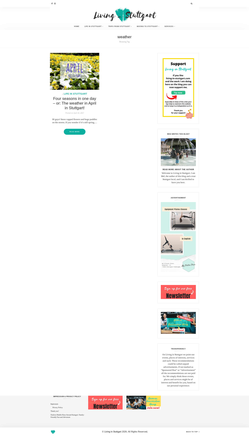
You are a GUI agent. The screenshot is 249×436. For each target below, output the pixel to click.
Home (76, 26)
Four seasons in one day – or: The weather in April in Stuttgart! (74, 103)
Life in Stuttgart (93, 26)
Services (168, 26)
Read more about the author (178, 169)
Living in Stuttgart (112, 431)
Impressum (54, 404)
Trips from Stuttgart (119, 26)
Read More (75, 131)
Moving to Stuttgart (147, 26)
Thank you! (55, 411)
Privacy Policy (58, 407)
